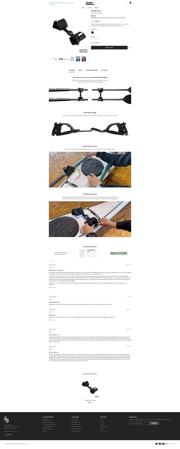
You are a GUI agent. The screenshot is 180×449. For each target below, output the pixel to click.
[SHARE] (129, 47)
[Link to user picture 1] (52, 290)
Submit (154, 423)
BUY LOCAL (104, 70)
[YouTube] (11, 435)
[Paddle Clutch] (90, 387)
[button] (50, 59)
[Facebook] (5, 435)
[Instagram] (8, 435)
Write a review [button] (118, 253)
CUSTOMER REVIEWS (91, 70)
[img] (52, 265)
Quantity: (93, 37)
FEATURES (72, 70)
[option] (69, 32)
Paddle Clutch (90, 400)
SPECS (80, 70)
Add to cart (109, 47)
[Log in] (125, 3)
